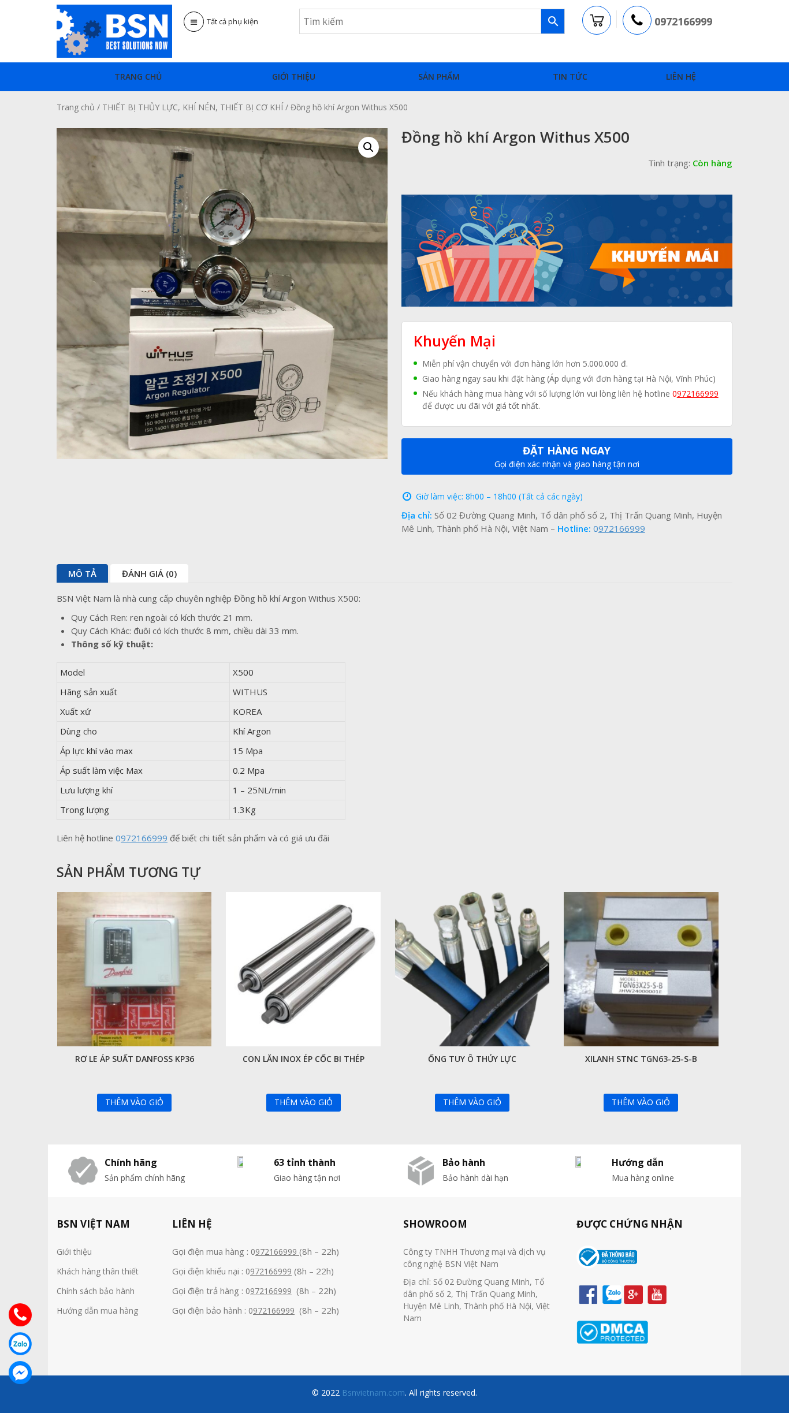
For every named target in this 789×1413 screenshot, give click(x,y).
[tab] (82, 573)
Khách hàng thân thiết (98, 1271)
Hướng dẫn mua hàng (97, 1310)
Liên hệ (681, 76)
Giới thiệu (293, 76)
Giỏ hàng (597, 20)
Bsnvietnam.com (372, 1392)
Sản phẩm (439, 76)
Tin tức (570, 76)
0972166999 (683, 21)
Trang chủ (138, 76)
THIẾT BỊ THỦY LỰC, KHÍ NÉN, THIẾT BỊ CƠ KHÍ (192, 107)
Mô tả (82, 573)
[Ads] (566, 249)
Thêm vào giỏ (134, 1102)
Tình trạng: (669, 163)
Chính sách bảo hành (96, 1290)
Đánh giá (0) (149, 573)
